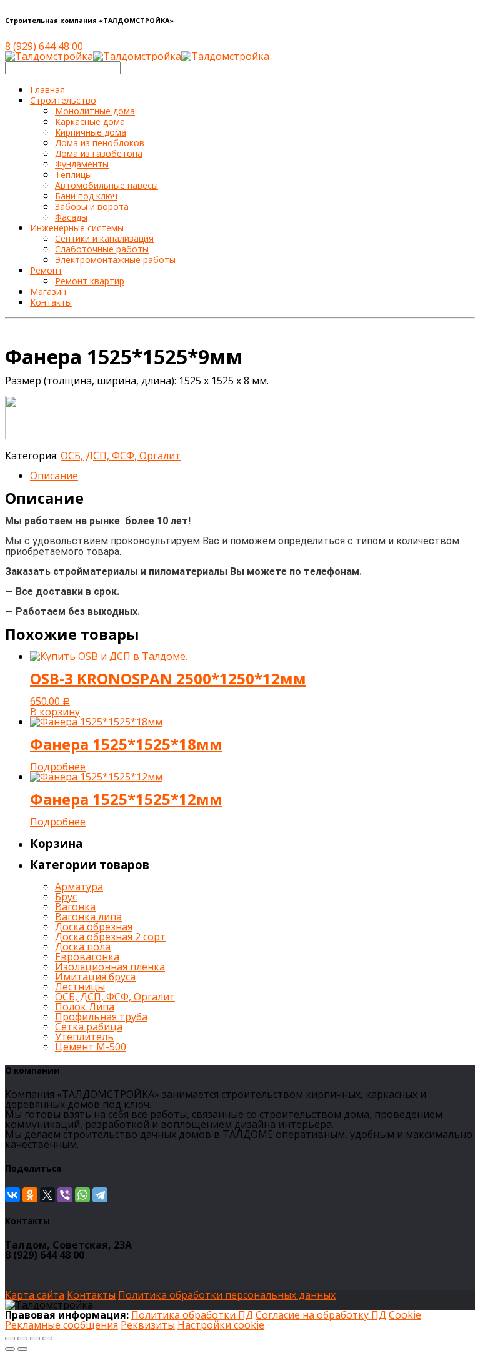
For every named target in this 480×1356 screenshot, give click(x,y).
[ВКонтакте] (12, 1194)
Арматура (79, 887)
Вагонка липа (88, 917)
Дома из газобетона (98, 153)
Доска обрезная (93, 927)
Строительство (63, 100)
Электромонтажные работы (115, 260)
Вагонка (75, 907)
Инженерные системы (77, 228)
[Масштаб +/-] (47, 1338)
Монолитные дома (95, 111)
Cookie (405, 1315)
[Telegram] (100, 1194)
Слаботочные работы (102, 249)
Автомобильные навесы (106, 185)
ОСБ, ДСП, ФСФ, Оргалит (121, 455)
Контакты (51, 302)
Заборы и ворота (92, 206)
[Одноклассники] (30, 1194)
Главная (47, 90)
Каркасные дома (90, 121)
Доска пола (83, 947)
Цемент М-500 (90, 1047)
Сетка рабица (88, 1027)
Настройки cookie (221, 1325)
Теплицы (73, 175)
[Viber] (65, 1194)
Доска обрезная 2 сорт (110, 937)
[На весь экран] (35, 1338)
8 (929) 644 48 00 (44, 46)
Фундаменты (82, 164)
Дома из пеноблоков (99, 143)
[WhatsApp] (82, 1194)
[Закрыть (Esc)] (10, 1338)
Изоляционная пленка (110, 967)
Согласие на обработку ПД (321, 1315)
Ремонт (46, 270)
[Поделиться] (23, 1338)
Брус (66, 897)
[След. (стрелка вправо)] (23, 1349)
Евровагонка (87, 957)
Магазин (48, 291)
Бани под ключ (86, 196)
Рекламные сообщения (61, 1325)
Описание (54, 475)
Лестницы (80, 987)
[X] (47, 1194)
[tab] (252, 476)
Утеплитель (84, 1037)
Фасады (71, 217)
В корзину (55, 712)
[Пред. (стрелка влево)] (10, 1349)
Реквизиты (148, 1325)
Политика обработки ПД (192, 1315)
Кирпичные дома (90, 132)
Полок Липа (84, 1007)
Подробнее (58, 767)
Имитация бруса (95, 977)
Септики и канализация (104, 238)
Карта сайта (34, 1295)
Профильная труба (101, 1017)
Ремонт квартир (89, 281)
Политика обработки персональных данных (227, 1295)
